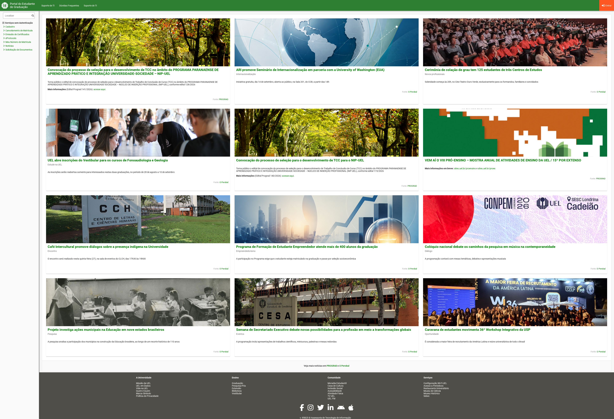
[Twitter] (320, 409)
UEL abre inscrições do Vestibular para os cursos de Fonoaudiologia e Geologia (108, 160)
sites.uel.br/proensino (465, 168)
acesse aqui (99, 89)
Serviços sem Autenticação (19, 23)
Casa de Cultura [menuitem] (335, 385)
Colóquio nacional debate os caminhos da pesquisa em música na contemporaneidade (490, 247)
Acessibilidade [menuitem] (335, 391)
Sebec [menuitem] (426, 396)
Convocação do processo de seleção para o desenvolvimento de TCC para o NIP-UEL (300, 160)
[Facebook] (302, 409)
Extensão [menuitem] (236, 388)
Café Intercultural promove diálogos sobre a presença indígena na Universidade (108, 247)
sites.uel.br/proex (486, 168)
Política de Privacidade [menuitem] (147, 396)
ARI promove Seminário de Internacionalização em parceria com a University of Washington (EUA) (310, 70)
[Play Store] (341, 409)
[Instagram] (311, 409)
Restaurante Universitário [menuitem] (436, 388)
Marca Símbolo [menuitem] (143, 393)
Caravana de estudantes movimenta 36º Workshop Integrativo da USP (477, 330)
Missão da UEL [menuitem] (143, 383)
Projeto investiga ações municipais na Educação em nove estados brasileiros (106, 330)
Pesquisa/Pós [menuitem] (239, 385)
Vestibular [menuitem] (237, 393)
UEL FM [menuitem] (331, 398)
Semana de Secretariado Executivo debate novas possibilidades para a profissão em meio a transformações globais (323, 330)
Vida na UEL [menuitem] (142, 388)
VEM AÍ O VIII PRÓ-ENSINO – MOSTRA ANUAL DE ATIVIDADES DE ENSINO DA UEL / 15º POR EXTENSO (503, 160)
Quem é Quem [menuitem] (143, 391)
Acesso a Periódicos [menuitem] (433, 385)
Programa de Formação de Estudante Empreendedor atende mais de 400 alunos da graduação (307, 247)
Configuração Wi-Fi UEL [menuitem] (435, 383)
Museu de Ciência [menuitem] (432, 391)
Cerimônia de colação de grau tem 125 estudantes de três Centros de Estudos (483, 70)
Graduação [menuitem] (237, 383)
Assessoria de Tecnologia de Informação (331, 417)
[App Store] (351, 409)
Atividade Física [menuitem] (335, 393)
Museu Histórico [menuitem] (432, 393)
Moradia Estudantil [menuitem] (337, 383)
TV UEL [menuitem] (331, 396)
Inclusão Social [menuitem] (335, 388)
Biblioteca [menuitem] (237, 391)
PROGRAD (223, 99)
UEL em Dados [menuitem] (143, 385)
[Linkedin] (331, 409)
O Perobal (412, 92)
